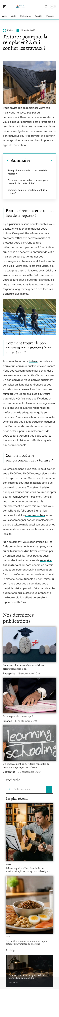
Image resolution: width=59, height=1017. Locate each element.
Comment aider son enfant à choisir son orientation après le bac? (24, 667)
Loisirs (8, 864)
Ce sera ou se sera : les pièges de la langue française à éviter (26, 976)
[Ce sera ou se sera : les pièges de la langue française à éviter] (29, 971)
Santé (8, 937)
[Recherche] (46, 6)
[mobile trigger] (5, 6)
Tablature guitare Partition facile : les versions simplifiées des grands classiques (28, 870)
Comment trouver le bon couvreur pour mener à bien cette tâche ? (28, 182)
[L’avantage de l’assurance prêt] (29, 695)
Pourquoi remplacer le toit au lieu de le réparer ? (27, 172)
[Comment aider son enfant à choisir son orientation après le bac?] (29, 644)
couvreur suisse (35, 515)
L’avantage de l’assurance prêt (18, 716)
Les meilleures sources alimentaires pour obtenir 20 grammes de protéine (27, 942)
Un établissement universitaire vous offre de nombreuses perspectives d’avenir (26, 765)
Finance (7, 721)
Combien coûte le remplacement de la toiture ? (27, 191)
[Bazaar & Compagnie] (21, 6)
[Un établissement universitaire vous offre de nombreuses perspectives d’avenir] (29, 743)
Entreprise (9, 673)
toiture (33, 361)
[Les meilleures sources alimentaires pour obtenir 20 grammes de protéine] (29, 904)
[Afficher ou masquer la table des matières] (41, 160)
